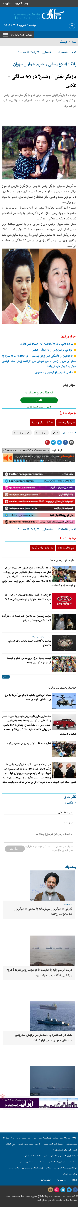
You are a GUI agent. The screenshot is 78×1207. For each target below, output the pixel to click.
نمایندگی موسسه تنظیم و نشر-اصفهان (61, 1168)
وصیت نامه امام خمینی (53, 1144)
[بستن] (2, 1097)
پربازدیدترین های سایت (62, 560)
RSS (74, 1180)
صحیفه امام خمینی (61, 1138)
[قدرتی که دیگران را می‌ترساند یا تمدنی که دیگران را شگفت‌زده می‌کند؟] (39, 885)
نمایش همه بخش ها (21, 34)
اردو (26, 3)
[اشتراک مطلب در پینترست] (47, 442)
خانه (74, 42)
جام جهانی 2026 (66, 422)
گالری (37, 1144)
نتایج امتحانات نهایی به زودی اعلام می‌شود (29, 743)
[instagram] (50, 1190)
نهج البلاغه (10, 1144)
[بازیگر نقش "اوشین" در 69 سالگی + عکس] (39, 153)
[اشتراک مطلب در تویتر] (59, 442)
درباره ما (61, 1180)
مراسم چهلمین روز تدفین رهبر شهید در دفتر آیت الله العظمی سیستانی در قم (26, 618)
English (7, 3)
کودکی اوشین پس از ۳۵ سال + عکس (53, 349)
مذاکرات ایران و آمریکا (42, 422)
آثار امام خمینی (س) (62, 1150)
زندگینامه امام (45, 1138)
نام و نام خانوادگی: (65, 813)
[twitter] (69, 1190)
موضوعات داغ (68, 413)
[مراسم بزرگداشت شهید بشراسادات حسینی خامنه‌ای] (64, 643)
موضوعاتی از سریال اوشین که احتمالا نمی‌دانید (47, 343)
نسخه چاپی (48, 52)
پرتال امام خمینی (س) (52, 1156)
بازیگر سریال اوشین (21, 433)
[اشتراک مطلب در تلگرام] (53, 442)
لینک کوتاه (57, 450)
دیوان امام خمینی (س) (26, 1138)
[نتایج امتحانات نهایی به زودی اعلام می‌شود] (64, 749)
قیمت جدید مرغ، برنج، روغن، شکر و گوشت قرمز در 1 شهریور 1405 (29, 660)
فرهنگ (63, 42)
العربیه (18, 3)
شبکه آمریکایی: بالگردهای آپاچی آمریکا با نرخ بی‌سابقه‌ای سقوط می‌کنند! (28, 697)
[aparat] (56, 1190)
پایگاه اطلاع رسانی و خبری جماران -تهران (44, 64)
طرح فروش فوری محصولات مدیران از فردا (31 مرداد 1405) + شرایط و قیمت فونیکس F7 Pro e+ (28, 599)
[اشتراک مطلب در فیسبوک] (65, 442)
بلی (37, 400)
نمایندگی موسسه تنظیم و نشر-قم (33, 1162)
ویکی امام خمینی (70, 1174)
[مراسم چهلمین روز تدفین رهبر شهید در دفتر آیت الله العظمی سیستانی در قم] (64, 622)
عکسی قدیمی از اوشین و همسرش (54, 372)
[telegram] (63, 1190)
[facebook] (75, 1190)
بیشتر (5, 677)
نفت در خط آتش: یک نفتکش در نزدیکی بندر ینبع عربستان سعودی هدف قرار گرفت (43, 1037)
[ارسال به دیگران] (71, 442)
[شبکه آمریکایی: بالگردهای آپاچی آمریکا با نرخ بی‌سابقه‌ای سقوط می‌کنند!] (64, 701)
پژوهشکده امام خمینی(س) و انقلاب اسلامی (25, 1168)
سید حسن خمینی (25, 1144)
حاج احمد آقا (9, 1138)
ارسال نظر (14, 848)
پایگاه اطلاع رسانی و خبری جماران (33, 1196)
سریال (55, 433)
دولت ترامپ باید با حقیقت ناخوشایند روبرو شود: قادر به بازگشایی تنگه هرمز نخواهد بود (39, 972)
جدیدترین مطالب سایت (62, 687)
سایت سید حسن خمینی (31, 1156)
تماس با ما (46, 1180)
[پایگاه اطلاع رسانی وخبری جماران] (39, 14)
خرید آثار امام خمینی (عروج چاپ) (63, 1162)
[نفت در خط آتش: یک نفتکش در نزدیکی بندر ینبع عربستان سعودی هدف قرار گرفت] (39, 1016)
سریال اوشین (41, 433)
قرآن (75, 1150)
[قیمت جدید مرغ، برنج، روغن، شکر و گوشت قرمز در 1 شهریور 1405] (64, 664)
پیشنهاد (70, 867)
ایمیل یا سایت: (67, 823)
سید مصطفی (71, 1144)
